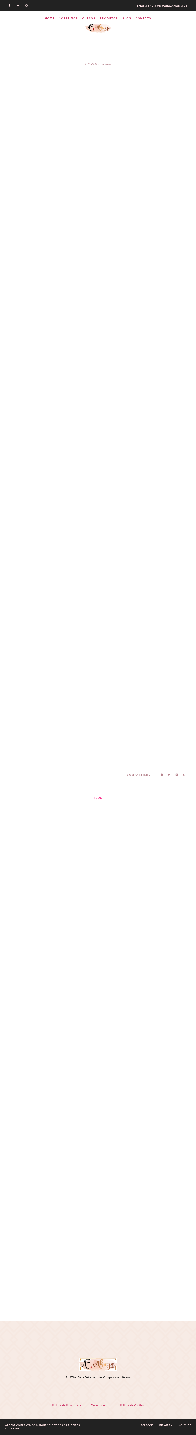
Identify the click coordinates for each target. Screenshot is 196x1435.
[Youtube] (18, 5)
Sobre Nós (68, 18)
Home (50, 18)
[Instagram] (26, 5)
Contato (143, 18)
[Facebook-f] (9, 5)
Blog (126, 18)
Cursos (88, 18)
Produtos (109, 18)
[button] (162, 774)
